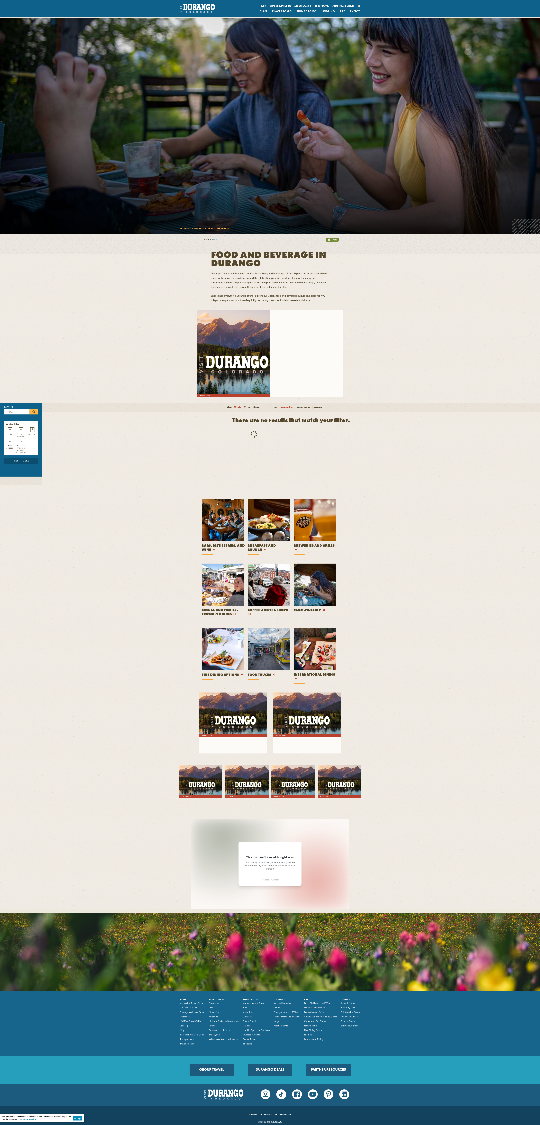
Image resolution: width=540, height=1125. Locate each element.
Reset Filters (21, 461)
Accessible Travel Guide (191, 1003)
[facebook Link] (297, 1094)
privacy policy (29, 1119)
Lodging (328, 11)
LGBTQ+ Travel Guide (190, 1021)
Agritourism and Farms (254, 1003)
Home (206, 240)
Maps (182, 1030)
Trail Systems (215, 1034)
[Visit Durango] (197, 12)
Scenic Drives (249, 1039)
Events (355, 11)
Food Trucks (260, 675)
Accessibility (282, 1115)
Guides (246, 1025)
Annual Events (348, 1003)
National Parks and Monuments (224, 1021)
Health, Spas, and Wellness (256, 1030)
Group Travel (322, 6)
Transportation (187, 1039)
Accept (77, 1118)
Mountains (214, 1012)
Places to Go (282, 11)
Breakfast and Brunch (314, 1007)
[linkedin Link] (344, 1094)
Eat (342, 11)
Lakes (211, 1007)
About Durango (302, 6)
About (253, 1115)
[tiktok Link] (281, 1094)
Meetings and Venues (343, 6)
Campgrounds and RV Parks (287, 1012)
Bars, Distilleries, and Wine (317, 1003)
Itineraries (185, 1016)
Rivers (212, 1025)
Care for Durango (188, 1007)
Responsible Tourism (280, 6)
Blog (263, 6)
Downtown (214, 1003)
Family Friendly (250, 1021)
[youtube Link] (313, 1094)
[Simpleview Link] (270, 1122)
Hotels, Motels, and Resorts (287, 1016)
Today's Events (348, 1021)
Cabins (277, 1007)
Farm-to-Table (308, 610)
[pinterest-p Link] (328, 1094)
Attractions (248, 1012)
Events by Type (348, 1007)
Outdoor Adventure (252, 1034)
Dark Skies (248, 1016)
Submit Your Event (349, 1025)
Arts (245, 1007)
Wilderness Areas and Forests (223, 1039)
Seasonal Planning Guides (192, 1034)
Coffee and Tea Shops (268, 610)
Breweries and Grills (314, 546)
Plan (263, 11)
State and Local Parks (219, 1030)
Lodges (277, 1021)
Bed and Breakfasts (283, 1003)
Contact (266, 1115)
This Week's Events (350, 1016)
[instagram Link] (265, 1094)
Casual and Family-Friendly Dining (320, 1016)
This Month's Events (350, 1012)
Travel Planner (187, 1043)
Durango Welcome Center (192, 1012)
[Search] (358, 6)
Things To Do (307, 11)
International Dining (314, 674)
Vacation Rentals (282, 1025)
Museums (213, 1016)
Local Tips (185, 1025)
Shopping (247, 1043)
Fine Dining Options (221, 675)
